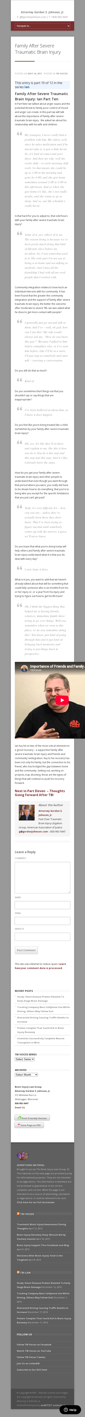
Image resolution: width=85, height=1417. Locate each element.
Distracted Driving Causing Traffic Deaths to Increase (43, 1019)
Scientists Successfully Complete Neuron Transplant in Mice (40, 1040)
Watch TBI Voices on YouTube (34, 1350)
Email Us (20, 1107)
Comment (20, 858)
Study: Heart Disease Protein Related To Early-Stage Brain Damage (40, 998)
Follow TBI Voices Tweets (31, 1357)
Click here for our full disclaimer (36, 1202)
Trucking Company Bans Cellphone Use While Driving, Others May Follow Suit (43, 1009)
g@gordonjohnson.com (33, 831)
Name (18, 897)
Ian (27, 87)
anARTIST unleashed (53, 1405)
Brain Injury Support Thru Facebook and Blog (43, 1245)
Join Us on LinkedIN (28, 1363)
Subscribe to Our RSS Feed (32, 1369)
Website (19, 928)
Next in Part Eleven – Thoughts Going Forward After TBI (40, 793)
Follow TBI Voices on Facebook (34, 1344)
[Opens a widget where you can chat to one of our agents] (70, 1410)
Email (18, 913)
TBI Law (25, 1272)
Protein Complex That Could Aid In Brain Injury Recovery (40, 1030)
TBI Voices (62, 73)
